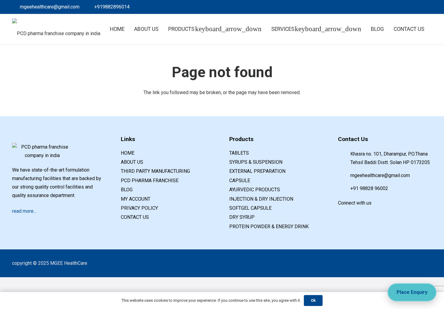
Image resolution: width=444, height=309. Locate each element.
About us (132, 162)
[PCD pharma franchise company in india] (56, 29)
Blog (127, 189)
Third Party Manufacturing (155, 171)
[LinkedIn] (398, 7)
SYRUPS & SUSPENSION (255, 162)
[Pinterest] (417, 7)
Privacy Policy (139, 208)
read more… (24, 211)
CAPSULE (239, 180)
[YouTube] (368, 213)
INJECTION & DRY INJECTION (261, 199)
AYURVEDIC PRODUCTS (254, 189)
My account (135, 199)
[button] (419, 29)
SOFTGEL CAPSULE (250, 208)
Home (127, 153)
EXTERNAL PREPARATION (257, 171)
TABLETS (239, 153)
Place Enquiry (412, 292)
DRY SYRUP (242, 217)
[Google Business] (408, 7)
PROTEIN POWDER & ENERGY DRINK (269, 226)
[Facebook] (388, 7)
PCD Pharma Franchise (150, 180)
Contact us (135, 217)
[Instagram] (427, 7)
